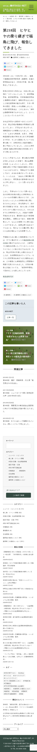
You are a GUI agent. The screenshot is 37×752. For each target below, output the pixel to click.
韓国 (21, 694)
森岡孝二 (8, 295)
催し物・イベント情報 (10, 512)
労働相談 (6, 527)
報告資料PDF (8, 276)
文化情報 (6, 534)
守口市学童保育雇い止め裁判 (14, 686)
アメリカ (8, 675)
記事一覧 (10, 317)
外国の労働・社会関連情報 (12, 516)
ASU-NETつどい (10, 673)
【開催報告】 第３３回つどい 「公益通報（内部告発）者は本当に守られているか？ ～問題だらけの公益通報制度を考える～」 (18, 608)
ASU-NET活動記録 (9, 523)
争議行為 (27, 681)
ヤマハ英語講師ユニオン (13, 681)
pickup (22, 673)
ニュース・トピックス (10, 509)
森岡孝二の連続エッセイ (21, 57)
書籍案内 (6, 530)
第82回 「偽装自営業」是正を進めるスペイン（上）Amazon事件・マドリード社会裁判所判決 (18, 707)
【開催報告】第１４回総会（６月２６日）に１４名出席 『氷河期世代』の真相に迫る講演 (18, 554)
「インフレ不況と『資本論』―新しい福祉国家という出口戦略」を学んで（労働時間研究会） (18, 656)
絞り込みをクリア (13, 490)
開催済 (25, 691)
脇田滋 (7, 691)
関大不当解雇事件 (10, 694)
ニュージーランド (10, 678)
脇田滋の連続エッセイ (10, 538)
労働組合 (8, 683)
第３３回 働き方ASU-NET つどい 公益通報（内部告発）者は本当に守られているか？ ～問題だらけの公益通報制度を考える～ (18, 645)
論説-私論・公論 (8, 520)
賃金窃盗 (16, 691)
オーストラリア (20, 675)
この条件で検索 (18, 495)
